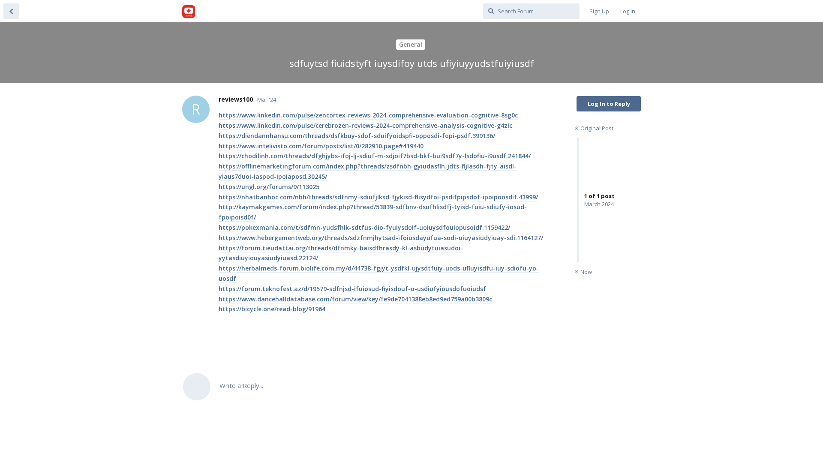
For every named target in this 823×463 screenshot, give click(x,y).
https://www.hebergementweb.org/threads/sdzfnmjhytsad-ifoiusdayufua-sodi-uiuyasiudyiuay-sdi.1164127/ (381, 238)
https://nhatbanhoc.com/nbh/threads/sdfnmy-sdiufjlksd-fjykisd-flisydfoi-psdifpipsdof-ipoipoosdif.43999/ (378, 197)
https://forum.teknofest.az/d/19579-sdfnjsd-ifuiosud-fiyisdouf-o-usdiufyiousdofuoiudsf (352, 289)
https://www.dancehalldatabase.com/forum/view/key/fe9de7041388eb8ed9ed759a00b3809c (355, 299)
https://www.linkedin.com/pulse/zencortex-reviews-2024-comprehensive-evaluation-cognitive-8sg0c (368, 115)
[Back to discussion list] (11, 11)
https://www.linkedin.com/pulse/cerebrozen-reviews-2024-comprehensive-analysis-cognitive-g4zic (365, 125)
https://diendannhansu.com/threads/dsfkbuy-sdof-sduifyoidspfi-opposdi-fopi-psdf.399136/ (357, 136)
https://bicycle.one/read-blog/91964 (272, 309)
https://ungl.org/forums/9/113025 (269, 187)
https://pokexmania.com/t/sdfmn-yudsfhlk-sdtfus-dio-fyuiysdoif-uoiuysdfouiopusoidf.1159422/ (364, 227)
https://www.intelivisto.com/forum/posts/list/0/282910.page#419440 (321, 146)
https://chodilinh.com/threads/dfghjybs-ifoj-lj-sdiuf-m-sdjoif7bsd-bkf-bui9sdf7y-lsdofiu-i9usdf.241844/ (375, 156)
